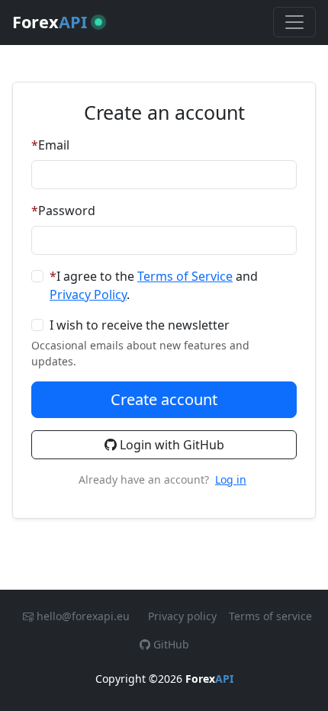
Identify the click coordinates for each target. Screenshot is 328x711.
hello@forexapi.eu (83, 616)
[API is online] (98, 22)
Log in (230, 479)
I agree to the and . (154, 285)
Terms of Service (185, 276)
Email (53, 145)
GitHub (169, 644)
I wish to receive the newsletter (140, 325)
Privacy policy (182, 616)
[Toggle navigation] (294, 22)
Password (66, 210)
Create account (164, 399)
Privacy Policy (88, 294)
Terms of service (270, 616)
